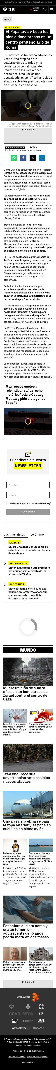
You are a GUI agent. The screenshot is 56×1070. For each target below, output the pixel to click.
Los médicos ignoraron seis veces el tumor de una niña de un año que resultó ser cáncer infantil (14, 729)
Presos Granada (40, 2)
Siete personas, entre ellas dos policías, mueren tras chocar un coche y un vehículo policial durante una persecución (28, 593)
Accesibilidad (28, 1062)
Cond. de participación (37, 1056)
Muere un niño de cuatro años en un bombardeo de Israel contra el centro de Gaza (25, 693)
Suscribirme (28, 511)
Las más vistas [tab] (14, 534)
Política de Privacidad (39, 503)
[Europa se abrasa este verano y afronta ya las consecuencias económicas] (41, 716)
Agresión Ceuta (25, 2)
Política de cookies (17, 1056)
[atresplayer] (44, 9)
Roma (17, 334)
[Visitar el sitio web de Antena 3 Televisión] (14, 1006)
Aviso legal (17, 1051)
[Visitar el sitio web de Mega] (28, 1013)
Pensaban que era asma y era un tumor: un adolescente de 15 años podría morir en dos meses (26, 931)
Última (36, 9)
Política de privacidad (34, 1051)
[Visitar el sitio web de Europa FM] (28, 1021)
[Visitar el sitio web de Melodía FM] (41, 1021)
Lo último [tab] (37, 534)
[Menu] (52, 9)
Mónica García (11, 2)
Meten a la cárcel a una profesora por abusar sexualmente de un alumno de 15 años (29, 571)
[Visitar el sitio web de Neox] (41, 1006)
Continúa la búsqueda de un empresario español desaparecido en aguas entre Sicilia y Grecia (40, 858)
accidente (16, 584)
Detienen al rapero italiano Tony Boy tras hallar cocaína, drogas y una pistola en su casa (14, 858)
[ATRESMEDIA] (28, 997)
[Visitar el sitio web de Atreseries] (41, 1013)
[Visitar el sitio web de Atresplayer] (21, 1028)
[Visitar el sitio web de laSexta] (28, 1006)
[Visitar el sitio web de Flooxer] (38, 1028)
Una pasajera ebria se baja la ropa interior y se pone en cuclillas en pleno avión (27, 825)
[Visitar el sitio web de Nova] (14, 1013)
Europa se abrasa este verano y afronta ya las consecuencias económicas (40, 728)
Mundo (28, 650)
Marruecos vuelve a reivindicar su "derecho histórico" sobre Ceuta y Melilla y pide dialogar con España (26, 394)
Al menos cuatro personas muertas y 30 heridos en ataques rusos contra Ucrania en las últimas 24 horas (40, 967)
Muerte (14, 542)
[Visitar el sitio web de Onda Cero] (14, 1021)
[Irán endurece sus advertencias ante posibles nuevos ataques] (28, 758)
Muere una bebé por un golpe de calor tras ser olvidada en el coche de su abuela (29, 550)
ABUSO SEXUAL (18, 563)
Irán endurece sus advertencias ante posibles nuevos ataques (26, 777)
